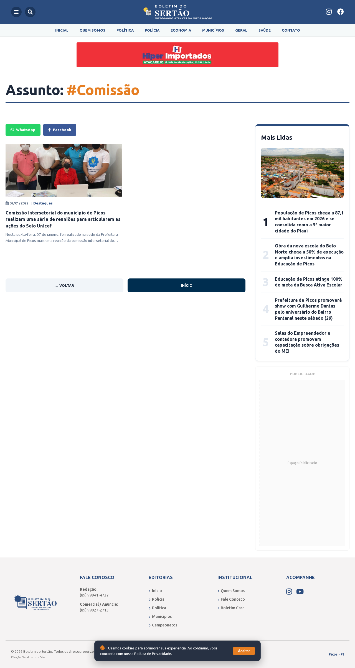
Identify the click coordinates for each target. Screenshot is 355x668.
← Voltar (64, 285)
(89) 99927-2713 (94, 610)
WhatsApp (26, 129)
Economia (181, 30)
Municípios (213, 30)
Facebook (62, 129)
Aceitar (244, 651)
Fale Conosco (233, 599)
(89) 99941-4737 (94, 595)
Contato (291, 30)
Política (125, 30)
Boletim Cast (232, 608)
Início (186, 285)
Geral (241, 30)
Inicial (62, 30)
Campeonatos (164, 625)
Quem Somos (92, 30)
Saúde (264, 30)
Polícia (152, 30)
